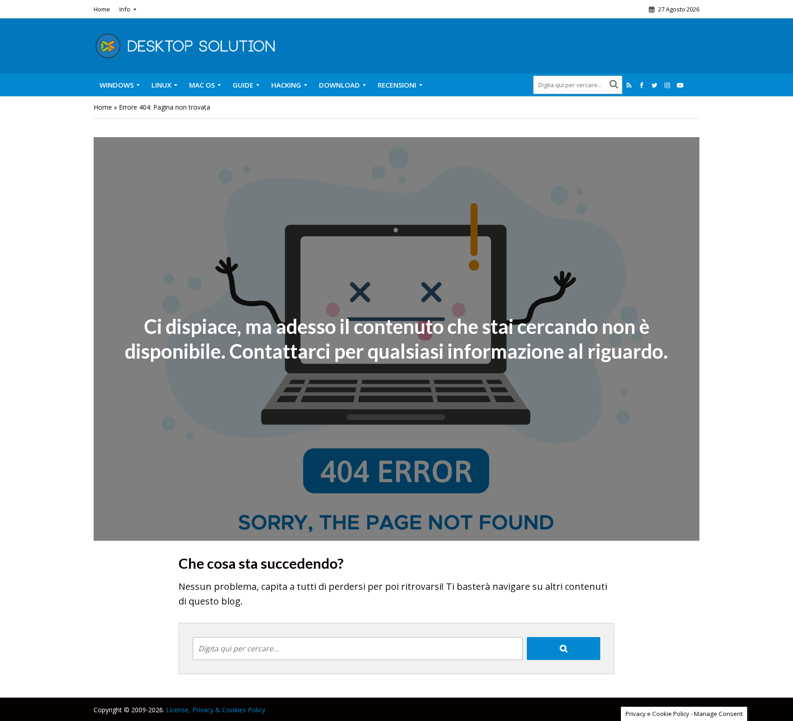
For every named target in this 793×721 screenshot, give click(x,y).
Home (102, 9)
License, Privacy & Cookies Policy (215, 709)
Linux (161, 84)
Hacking (286, 84)
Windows (117, 84)
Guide (243, 84)
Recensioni (397, 84)
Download (339, 84)
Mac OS (202, 84)
